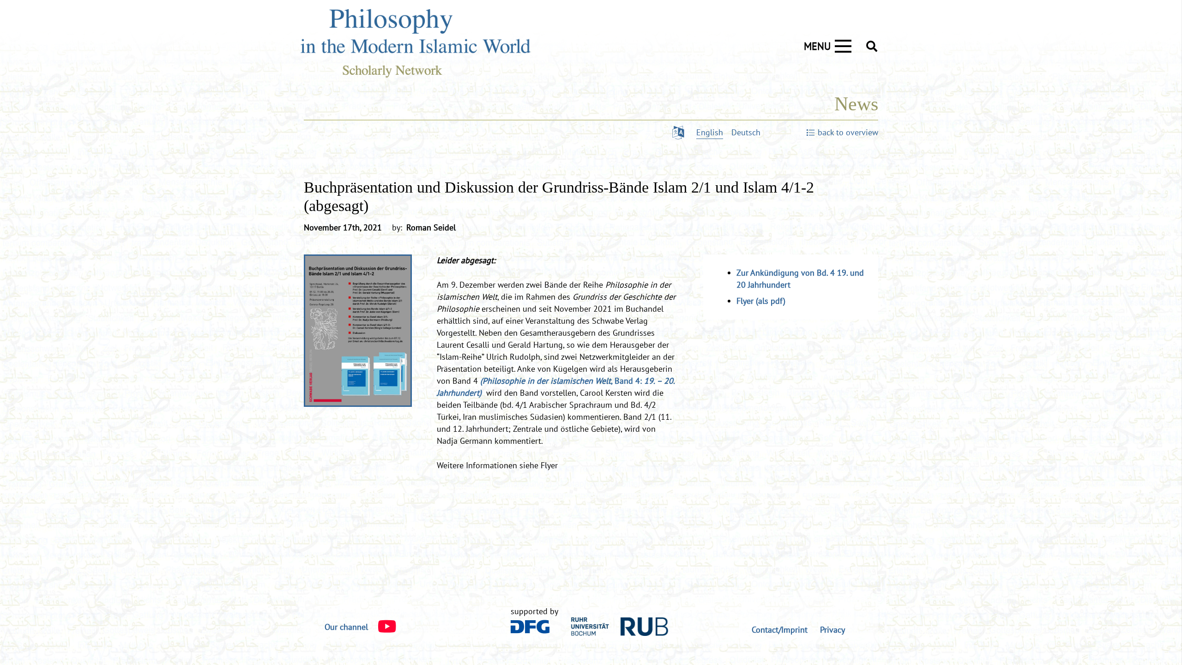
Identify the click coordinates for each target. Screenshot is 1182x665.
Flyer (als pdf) (760, 301)
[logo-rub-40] (620, 626)
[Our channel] (382, 627)
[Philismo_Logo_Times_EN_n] (424, 46)
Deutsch (745, 132)
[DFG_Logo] (530, 627)
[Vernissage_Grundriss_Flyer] (357, 330)
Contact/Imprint (780, 629)
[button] (871, 46)
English (709, 132)
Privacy (832, 629)
